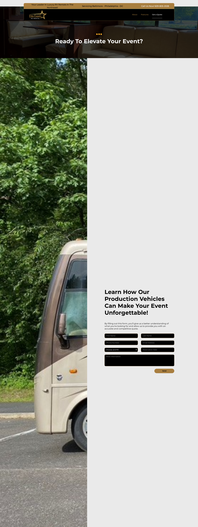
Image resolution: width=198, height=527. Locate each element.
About (134, 15)
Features (144, 15)
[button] (52, 6)
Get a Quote (157, 15)
